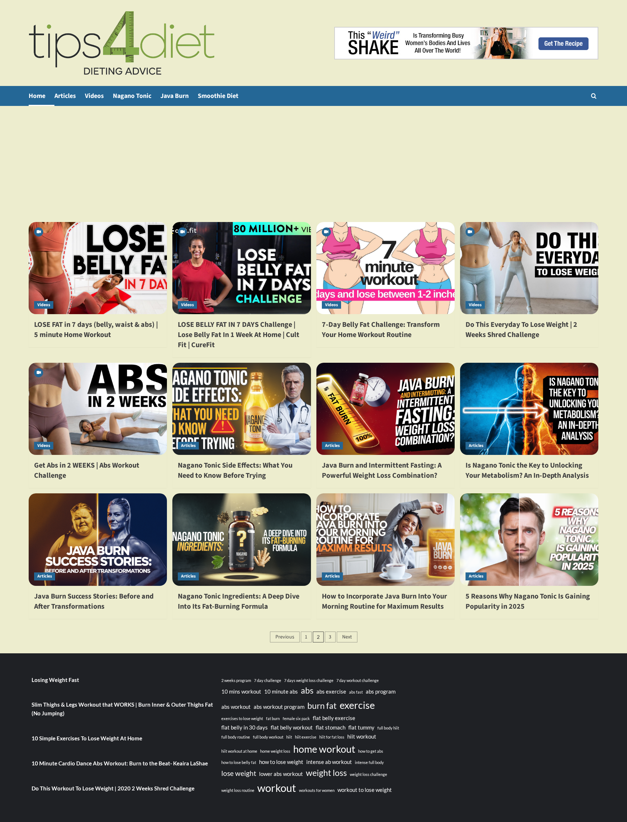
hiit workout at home (239, 751)
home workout (324, 749)
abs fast (356, 692)
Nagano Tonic (132, 95)
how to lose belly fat (238, 762)
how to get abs (370, 751)
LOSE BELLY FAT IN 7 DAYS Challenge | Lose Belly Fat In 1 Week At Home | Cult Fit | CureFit (238, 335)
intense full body (369, 762)
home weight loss (275, 751)
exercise (357, 705)
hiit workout (361, 736)
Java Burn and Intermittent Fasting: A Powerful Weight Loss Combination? (382, 470)
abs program (381, 691)
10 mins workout (241, 691)
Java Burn (174, 95)
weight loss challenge (368, 774)
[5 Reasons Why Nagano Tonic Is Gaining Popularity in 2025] (529, 539)
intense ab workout (329, 762)
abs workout (236, 706)
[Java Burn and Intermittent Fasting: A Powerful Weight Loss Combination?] (385, 409)
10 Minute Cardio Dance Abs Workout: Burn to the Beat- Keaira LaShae (120, 763)
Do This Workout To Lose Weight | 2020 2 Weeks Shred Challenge (113, 788)
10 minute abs (281, 691)
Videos (94, 95)
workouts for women (317, 790)
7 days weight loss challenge (308, 680)
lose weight (238, 773)
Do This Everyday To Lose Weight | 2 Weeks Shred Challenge (521, 330)
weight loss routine (237, 790)
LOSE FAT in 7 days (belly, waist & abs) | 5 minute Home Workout (96, 330)
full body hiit (388, 728)
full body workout (268, 737)
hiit (289, 737)
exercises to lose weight (242, 718)
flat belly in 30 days (244, 727)
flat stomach (330, 727)
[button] (593, 96)
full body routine (235, 737)
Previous (284, 637)
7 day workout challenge (357, 680)
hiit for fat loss (331, 737)
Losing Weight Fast (55, 680)
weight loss (326, 773)
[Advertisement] (313, 160)
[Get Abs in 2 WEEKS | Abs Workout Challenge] (98, 409)
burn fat (322, 706)
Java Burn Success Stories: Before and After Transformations (93, 601)
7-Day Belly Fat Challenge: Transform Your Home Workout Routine (381, 330)
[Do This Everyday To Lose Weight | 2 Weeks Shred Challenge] (529, 268)
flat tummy (361, 727)
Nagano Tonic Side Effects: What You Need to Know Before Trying (235, 470)
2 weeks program (236, 680)
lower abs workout (281, 773)
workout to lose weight (364, 789)
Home (37, 95)
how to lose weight (281, 762)
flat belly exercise (334, 718)
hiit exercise (305, 737)
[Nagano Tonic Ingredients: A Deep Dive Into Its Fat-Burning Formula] (241, 539)
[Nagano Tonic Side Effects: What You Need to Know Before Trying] (241, 409)
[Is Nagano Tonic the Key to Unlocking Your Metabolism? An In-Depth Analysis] (529, 409)
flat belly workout (292, 727)
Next (347, 637)
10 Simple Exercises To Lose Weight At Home (87, 738)
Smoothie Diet (218, 95)
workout (276, 787)
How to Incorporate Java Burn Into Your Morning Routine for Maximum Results (384, 601)
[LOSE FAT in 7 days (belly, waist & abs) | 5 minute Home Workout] (98, 268)
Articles (65, 95)
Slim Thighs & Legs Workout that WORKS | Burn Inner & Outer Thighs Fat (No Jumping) (122, 708)
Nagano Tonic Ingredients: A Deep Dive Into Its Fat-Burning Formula (238, 601)
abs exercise (331, 691)
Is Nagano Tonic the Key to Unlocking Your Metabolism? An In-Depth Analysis (527, 470)
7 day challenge (267, 680)
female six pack (296, 718)
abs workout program (279, 706)
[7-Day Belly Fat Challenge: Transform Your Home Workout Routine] (385, 268)
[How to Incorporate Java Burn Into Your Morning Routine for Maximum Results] (385, 539)
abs (307, 690)
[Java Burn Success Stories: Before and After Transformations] (98, 539)
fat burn (273, 718)
